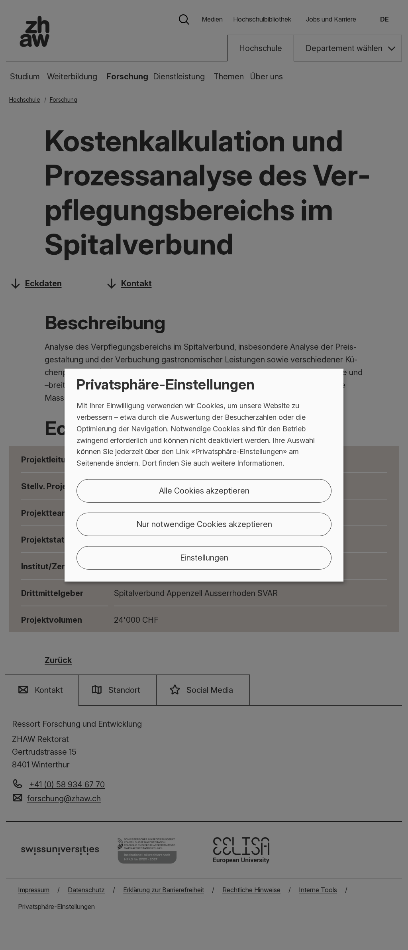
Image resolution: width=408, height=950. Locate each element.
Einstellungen (204, 558)
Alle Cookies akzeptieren (204, 491)
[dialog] (204, 475)
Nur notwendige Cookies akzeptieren (204, 524)
